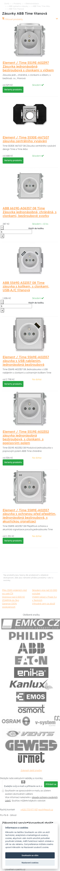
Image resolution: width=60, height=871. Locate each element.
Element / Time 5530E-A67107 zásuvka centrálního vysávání (26, 139)
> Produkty (16, 3)
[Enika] (31, 672)
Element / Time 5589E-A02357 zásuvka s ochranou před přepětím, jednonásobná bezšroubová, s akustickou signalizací (29, 515)
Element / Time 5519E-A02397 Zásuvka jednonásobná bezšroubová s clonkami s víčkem (28, 66)
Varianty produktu (13, 89)
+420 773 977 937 (29, 809)
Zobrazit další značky (31, 770)
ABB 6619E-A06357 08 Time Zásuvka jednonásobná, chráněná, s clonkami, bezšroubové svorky (30, 212)
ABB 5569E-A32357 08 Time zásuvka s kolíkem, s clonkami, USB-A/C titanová (26, 286)
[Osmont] (31, 709)
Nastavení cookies (30, 863)
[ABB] (31, 648)
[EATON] (31, 660)
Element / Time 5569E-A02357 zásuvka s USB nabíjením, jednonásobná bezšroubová (26, 360)
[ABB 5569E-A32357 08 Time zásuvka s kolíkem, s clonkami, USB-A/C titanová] (30, 259)
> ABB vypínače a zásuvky (17, 6)
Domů (6, 3)
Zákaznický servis (14, 823)
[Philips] (31, 636)
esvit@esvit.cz (45, 809)
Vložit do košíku (36, 228)
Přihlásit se (51, 784)
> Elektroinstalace (31, 3)
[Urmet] (31, 757)
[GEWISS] (31, 745)
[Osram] (16, 721)
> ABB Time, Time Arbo (40, 6)
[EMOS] (31, 696)
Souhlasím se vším (30, 855)
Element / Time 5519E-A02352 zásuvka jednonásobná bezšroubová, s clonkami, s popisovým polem (26, 437)
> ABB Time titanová (15, 9)
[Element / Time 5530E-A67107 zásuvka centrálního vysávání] (30, 114)
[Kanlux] (31, 684)
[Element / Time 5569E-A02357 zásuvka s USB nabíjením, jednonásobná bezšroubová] (30, 334)
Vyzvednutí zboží (39, 823)
